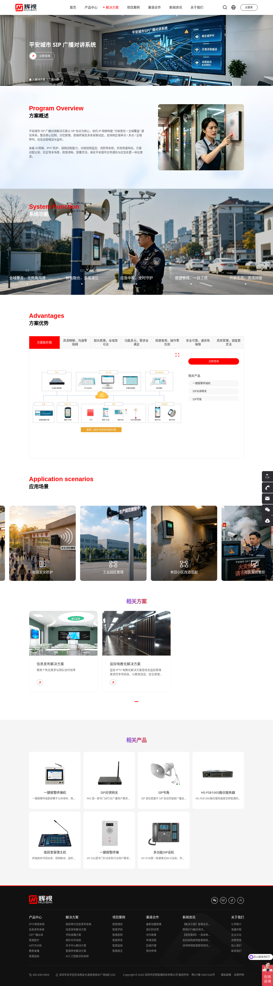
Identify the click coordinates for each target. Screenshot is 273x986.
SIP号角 (197, 399)
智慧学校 (117, 929)
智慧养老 (117, 940)
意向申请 (151, 951)
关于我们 (237, 917)
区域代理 (151, 945)
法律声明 (239, 975)
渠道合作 (152, 917)
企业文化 (236, 935)
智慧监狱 (34, 956)
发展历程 (236, 929)
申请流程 (151, 940)
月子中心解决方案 (76, 945)
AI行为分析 (35, 945)
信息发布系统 (36, 929)
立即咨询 (214, 361)
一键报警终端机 (202, 383)
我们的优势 (152, 929)
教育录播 (34, 951)
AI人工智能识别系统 (77, 956)
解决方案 (40, 79)
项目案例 (118, 917)
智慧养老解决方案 (76, 951)
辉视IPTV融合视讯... (194, 929)
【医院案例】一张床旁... (196, 935)
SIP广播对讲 (36, 935)
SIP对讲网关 (200, 391)
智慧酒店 (117, 924)
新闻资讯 (189, 917)
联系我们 (236, 951)
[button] (136, 701)
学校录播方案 (73, 935)
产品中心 (35, 917)
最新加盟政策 (153, 924)
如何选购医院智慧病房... (196, 940)
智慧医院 (117, 935)
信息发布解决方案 (76, 929)
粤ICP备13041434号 (203, 975)
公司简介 (236, 924)
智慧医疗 (34, 940)
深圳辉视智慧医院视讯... (196, 945)
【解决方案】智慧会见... (196, 924)
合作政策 (151, 935)
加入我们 (236, 945)
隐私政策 (226, 975)
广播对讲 (54, 79)
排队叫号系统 (73, 940)
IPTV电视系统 (37, 924)
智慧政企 (117, 951)
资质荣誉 (236, 940)
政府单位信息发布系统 (78, 924)
